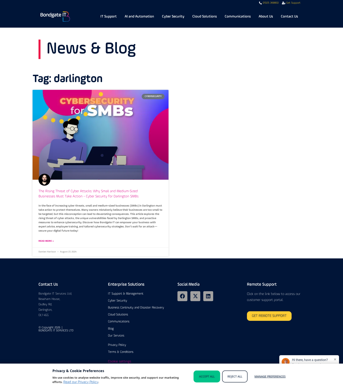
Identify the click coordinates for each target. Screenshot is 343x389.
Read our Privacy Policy (80, 382)
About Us (266, 16)
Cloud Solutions (204, 16)
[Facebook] (182, 296)
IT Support (108, 16)
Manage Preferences (270, 376)
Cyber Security (173, 16)
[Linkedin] (208, 296)
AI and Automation (139, 16)
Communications (238, 16)
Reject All (234, 376)
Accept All (207, 376)
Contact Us (289, 16)
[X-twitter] (195, 296)
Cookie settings (119, 362)
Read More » (46, 241)
